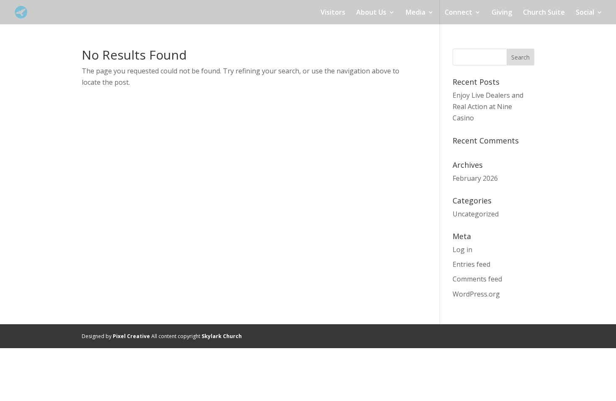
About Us (371, 13)
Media (415, 13)
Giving (502, 13)
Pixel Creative (131, 336)
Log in (462, 249)
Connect (458, 13)
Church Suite (544, 13)
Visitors (333, 13)
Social (585, 13)
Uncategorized (476, 214)
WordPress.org (476, 294)
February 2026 (475, 178)
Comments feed (477, 279)
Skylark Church (222, 336)
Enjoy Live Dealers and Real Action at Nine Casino (488, 106)
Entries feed (471, 264)
